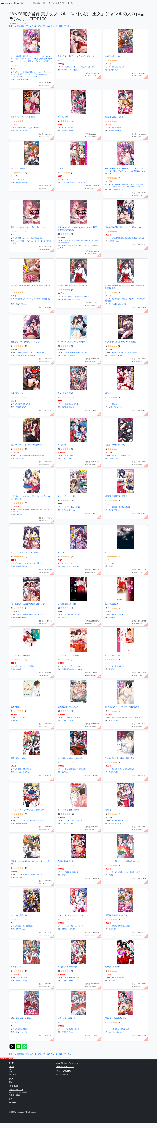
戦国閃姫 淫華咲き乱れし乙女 (116, 915)
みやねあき (118, 355)
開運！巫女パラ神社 (18, 758)
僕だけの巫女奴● (111, 604)
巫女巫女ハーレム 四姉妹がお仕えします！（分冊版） (30, 862)
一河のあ (32, 355)
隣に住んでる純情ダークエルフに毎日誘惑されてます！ (30, 286)
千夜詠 (111, 458)
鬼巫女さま (109, 393)
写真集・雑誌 (14, 1095)
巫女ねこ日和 (16, 967)
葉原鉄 (111, 510)
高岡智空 (65, 407)
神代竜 (119, 823)
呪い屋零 (21, 179)
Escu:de (18, 241)
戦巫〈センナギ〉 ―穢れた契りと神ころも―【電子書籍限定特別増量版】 (78, 228)
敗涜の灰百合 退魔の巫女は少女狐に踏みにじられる (124, 227)
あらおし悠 (65, 355)
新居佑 (64, 875)
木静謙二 (24, 618)
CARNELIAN (77, 566)
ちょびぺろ (32, 241)
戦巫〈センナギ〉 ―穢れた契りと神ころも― (28, 227)
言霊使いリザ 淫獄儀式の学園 (116, 444)
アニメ (11, 1072)
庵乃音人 (18, 929)
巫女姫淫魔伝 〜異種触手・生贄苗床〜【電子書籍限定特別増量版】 (124, 286)
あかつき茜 (73, 70)
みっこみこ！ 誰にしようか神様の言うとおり (122, 861)
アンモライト (20, 355)
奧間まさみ (73, 182)
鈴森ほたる (81, 182)
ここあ (25, 515)
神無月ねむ (26, 772)
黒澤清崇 (24, 823)
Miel (17, 79)
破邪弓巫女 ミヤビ (18, 393)
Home (16, 3)
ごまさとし (118, 1032)
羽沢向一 (112, 566)
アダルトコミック (16, 1090)
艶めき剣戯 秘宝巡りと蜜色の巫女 (71, 758)
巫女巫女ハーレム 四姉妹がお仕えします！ (31, 874)
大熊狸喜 (112, 131)
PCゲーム (46, 3)
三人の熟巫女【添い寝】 (67, 604)
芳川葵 (111, 721)
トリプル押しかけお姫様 (67, 496)
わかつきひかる (67, 566)
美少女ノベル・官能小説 (18, 1092)
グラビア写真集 (62, 1074)
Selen (64, 182)
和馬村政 (118, 131)
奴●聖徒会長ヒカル (112, 56)
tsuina (116, 875)
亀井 (116, 70)
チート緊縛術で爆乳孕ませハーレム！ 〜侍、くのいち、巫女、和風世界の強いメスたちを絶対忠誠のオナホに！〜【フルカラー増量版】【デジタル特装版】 (31, 58)
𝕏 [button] (72, 3)
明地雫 (24, 407)
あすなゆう (19, 772)
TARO (115, 458)
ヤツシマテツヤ (24, 1032)
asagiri (71, 458)
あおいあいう (41, 241)
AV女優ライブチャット (61, 3)
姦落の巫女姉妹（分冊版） (115, 117)
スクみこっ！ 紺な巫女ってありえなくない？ (28, 810)
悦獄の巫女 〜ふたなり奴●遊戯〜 (24, 117)
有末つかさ (72, 510)
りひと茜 (24, 131)
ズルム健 (77, 299)
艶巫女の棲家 (63, 444)
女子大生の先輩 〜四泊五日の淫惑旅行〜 (26, 444)
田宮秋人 (117, 510)
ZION (64, 299)
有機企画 (18, 131)
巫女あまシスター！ (112, 810)
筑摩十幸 (112, 70)
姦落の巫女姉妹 (117, 128)
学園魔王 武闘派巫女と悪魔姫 (116, 496)
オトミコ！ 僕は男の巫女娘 (68, 810)
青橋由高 (65, 510)
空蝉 (17, 1032)
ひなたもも (25, 980)
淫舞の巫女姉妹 (23, 1029)
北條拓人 (65, 458)
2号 (115, 929)
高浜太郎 (71, 131)
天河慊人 (24, 566)
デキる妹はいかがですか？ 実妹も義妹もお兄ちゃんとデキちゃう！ (31, 497)
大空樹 (71, 823)
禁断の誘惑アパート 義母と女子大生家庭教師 (122, 707)
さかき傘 (112, 1032)
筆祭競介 (18, 407)
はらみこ (61, 168)
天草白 (64, 772)
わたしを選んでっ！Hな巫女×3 (69, 655)
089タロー (65, 70)
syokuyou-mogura (76, 669)
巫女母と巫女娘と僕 (112, 655)
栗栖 (17, 304)
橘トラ (27, 355)
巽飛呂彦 (65, 618)
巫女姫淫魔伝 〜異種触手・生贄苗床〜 (72, 285)
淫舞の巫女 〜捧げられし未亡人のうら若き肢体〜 (77, 56)
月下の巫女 (62, 552)
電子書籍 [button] (36, 3)
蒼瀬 (14, 243)
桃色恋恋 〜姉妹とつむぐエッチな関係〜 (26, 342)
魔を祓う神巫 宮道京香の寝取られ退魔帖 (120, 342)
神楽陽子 (18, 823)
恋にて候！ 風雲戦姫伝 (20, 915)
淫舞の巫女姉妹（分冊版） (21, 1018)
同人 (29, 3)
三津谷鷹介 (65, 669)
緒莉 (68, 182)
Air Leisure (6, 2)
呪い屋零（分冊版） (18, 168)
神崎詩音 (73, 355)
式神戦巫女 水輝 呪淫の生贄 (115, 1018)
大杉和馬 (65, 980)
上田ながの (112, 407)
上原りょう (19, 877)
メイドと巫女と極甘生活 (20, 655)
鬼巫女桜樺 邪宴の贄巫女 (67, 967)
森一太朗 (112, 618)
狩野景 (111, 875)
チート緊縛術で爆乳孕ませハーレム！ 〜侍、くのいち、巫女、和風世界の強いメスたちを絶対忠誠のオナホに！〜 (125, 171)
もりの (117, 241)
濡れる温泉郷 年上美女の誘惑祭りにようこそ (28, 604)
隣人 (106, 552)
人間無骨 (112, 241)
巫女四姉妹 (15, 707)
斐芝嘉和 (65, 131)
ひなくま (119, 407)
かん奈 (24, 929)
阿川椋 (116, 721)
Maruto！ (72, 1032)
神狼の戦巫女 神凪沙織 (66, 1018)
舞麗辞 (111, 929)
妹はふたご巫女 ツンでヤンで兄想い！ (26, 552)
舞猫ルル (71, 407)
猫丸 (23, 458)
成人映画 (12, 1074)
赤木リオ (28, 79)
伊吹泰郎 (18, 458)
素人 (11, 1069)
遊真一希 (22, 79)
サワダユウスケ (24, 304)
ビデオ (11, 1067)
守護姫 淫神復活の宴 (66, 861)
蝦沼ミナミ (24, 241)
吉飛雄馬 (72, 929)
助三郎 (71, 980)
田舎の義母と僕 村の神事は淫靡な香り (119, 758)
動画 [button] (23, 3)
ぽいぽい (112, 355)
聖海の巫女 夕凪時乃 (66, 393)
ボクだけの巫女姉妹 (112, 967)
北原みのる (70, 299)
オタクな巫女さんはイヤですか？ (70, 915)
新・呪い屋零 (63, 117)
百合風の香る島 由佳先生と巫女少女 (72, 342)
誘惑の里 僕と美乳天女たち (68, 707)
